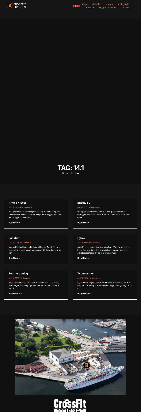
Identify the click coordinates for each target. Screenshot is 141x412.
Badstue (14, 238)
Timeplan (90, 7)
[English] (74, 6)
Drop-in (109, 4)
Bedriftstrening (18, 273)
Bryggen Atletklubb (108, 7)
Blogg (85, 4)
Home (65, 173)
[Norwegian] (78, 6)
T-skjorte (125, 7)
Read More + (15, 222)
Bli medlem (97, 4)
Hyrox (81, 238)
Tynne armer (85, 273)
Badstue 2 (83, 202)
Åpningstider (124, 4)
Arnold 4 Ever (17, 202)
